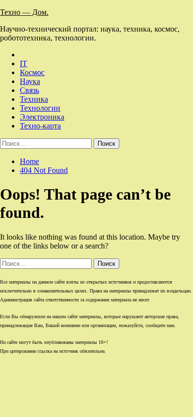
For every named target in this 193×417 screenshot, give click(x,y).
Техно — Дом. (24, 12)
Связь (29, 90)
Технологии (40, 108)
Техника (34, 99)
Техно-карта (40, 126)
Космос (32, 72)
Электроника (42, 117)
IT (23, 63)
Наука (30, 81)
